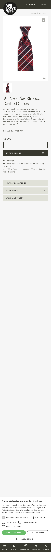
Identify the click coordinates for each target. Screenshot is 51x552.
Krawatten (43, 13)
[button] (25, 183)
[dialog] (25, 520)
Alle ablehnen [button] (38, 533)
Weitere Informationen (31, 513)
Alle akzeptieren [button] (13, 533)
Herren (34, 13)
